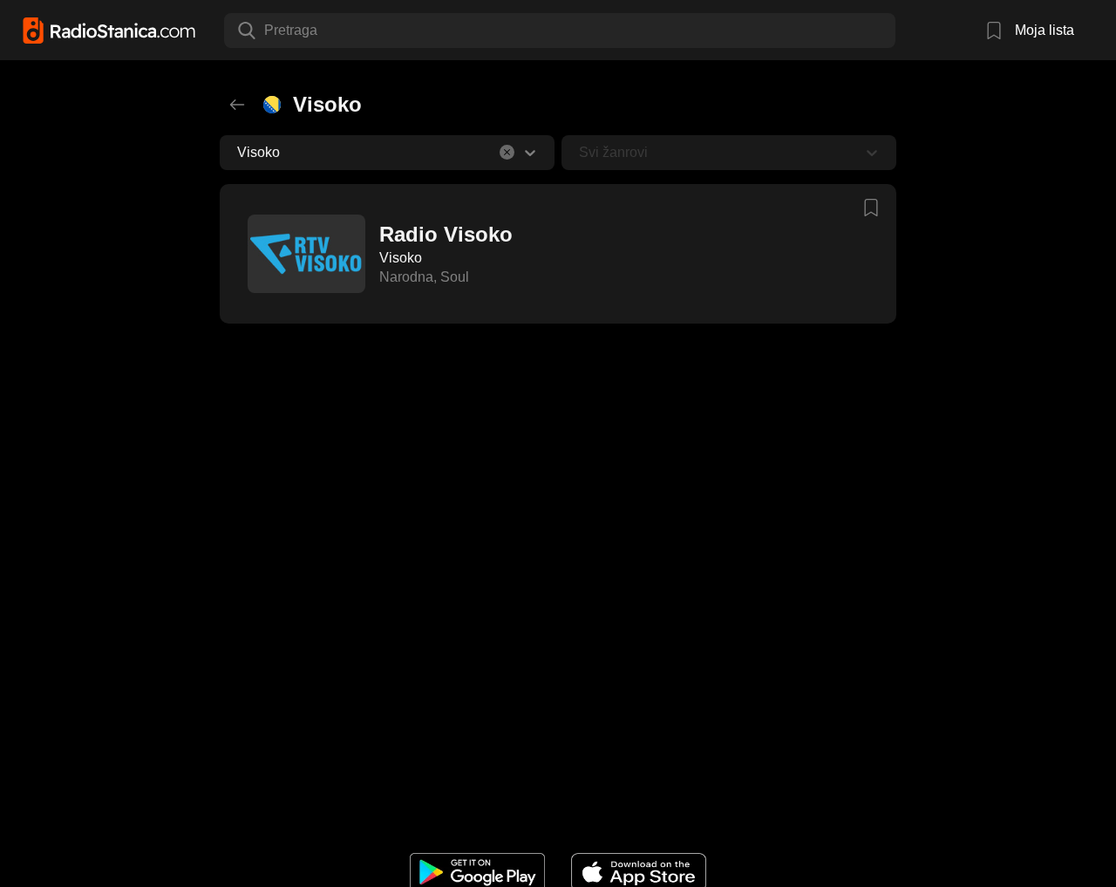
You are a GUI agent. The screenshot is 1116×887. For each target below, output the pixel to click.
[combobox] (266, 30)
